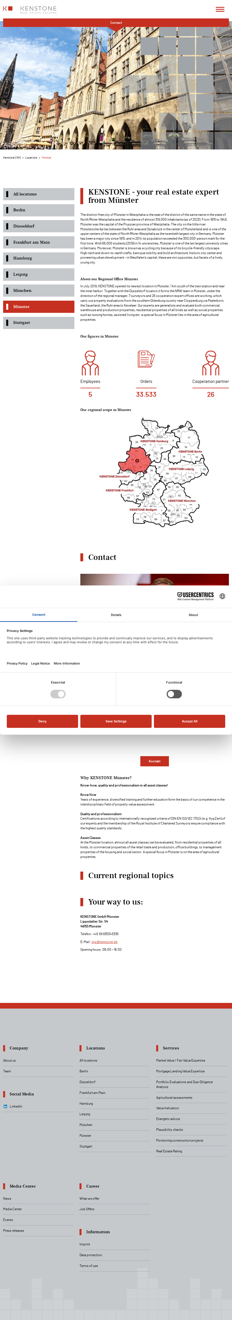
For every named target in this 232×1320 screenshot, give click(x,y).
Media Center (23, 1186)
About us (9, 1060)
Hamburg (22, 258)
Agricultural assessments (174, 1097)
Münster (21, 306)
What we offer (89, 1198)
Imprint (85, 1244)
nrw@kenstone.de (104, 942)
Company (19, 1048)
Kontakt (154, 761)
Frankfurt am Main (31, 242)
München (22, 290)
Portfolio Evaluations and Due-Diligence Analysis (184, 1084)
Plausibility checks (169, 1129)
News (7, 1198)
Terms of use (89, 1266)
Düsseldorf (23, 226)
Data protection (91, 1255)
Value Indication (167, 1108)
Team (7, 1071)
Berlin (19, 210)
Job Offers (87, 1209)
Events (8, 1220)
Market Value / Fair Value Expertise (180, 1060)
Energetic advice (168, 1119)
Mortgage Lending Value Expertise (180, 1071)
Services (171, 1048)
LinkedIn (16, 1106)
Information (98, 1232)
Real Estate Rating (169, 1151)
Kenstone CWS (12, 157)
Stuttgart (21, 322)
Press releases (13, 1230)
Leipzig (20, 274)
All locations (25, 194)
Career (92, 1186)
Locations (31, 157)
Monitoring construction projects (179, 1140)
